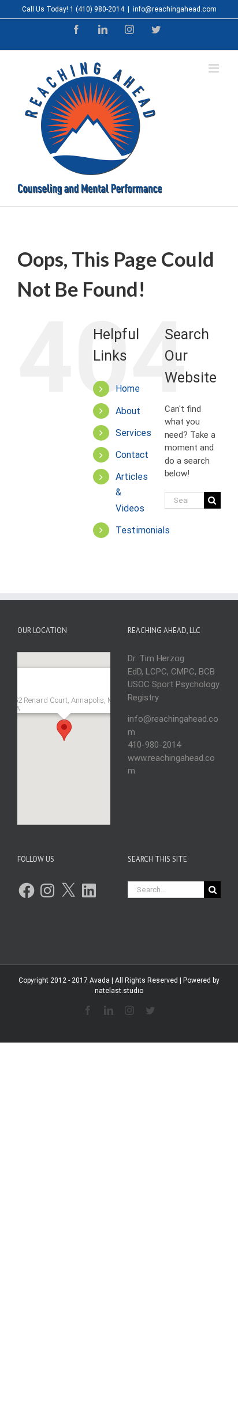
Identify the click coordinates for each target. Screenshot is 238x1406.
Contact (132, 454)
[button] (64, 730)
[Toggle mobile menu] (215, 68)
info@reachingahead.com (175, 9)
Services (133, 432)
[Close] (95, 682)
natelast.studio (119, 991)
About (128, 410)
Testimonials (143, 530)
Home (128, 388)
